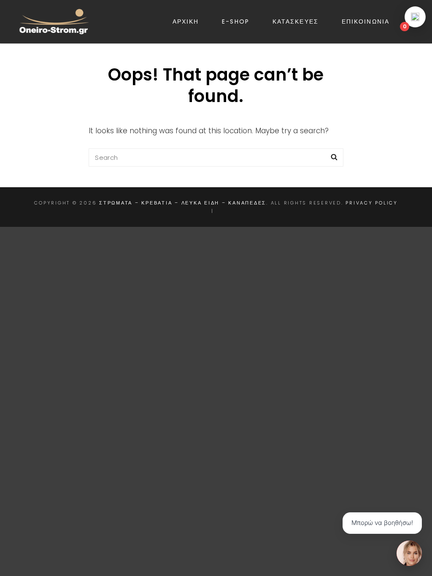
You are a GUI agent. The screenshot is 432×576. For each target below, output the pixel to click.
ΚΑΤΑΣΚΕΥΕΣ (296, 21)
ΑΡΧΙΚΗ (186, 21)
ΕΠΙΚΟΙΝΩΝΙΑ (365, 21)
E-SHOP (235, 21)
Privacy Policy (372, 202)
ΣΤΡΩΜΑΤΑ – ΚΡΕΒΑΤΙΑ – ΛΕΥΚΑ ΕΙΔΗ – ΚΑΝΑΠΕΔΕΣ (182, 202)
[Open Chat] (409, 553)
